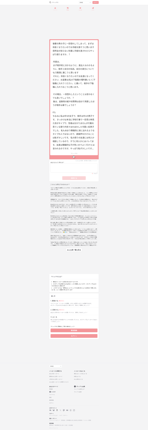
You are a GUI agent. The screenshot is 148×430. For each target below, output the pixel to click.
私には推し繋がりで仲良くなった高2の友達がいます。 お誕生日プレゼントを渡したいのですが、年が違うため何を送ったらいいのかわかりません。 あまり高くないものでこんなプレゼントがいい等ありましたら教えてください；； (74, 224)
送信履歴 (53, 391)
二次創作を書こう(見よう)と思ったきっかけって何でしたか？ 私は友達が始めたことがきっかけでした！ (74, 211)
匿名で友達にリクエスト (91, 160)
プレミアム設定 (78, 391)
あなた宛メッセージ (54, 373)
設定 (50, 397)
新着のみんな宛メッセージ (55, 376)
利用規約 (63, 420)
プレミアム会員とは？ (79, 389)
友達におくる (77, 376)
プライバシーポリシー (54, 420)
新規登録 (74, 330)
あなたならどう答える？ (57, 162)
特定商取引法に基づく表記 (61, 425)
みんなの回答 (80, 160)
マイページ (52, 394)
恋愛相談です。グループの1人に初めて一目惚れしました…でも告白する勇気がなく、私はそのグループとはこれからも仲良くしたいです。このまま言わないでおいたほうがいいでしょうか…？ (74, 200)
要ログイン (61, 300)
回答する (74, 178)
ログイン (95, 2)
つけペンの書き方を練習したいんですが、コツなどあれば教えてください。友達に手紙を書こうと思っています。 (74, 188)
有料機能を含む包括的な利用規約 (74, 420)
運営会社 (51, 425)
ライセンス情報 (87, 420)
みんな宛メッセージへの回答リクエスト (59, 382)
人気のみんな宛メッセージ (55, 379)
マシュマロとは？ (53, 415)
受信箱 (51, 389)
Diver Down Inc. (54, 428)
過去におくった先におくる (80, 373)
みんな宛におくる (78, 379)
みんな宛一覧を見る (74, 250)
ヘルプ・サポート (63, 415)
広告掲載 (70, 425)
